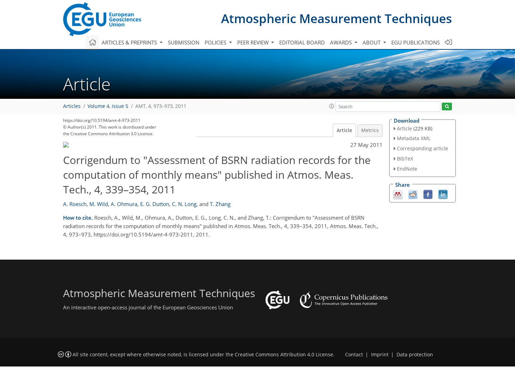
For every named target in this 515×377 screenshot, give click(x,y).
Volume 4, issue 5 (108, 106)
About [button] (372, 42)
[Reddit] (413, 193)
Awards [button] (341, 42)
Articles (72, 106)
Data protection (415, 354)
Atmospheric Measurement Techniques (336, 18)
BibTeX (405, 158)
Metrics (370, 130)
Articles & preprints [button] (130, 42)
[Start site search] (447, 107)
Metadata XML (414, 138)
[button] (331, 106)
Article (344, 130)
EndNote (407, 168)
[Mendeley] (398, 193)
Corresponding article (422, 148)
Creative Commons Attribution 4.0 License (284, 354)
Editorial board (302, 42)
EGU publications (415, 42)
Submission (183, 42)
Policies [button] (216, 42)
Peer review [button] (253, 42)
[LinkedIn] (443, 193)
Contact (354, 354)
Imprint (380, 354)
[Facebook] (428, 193)
